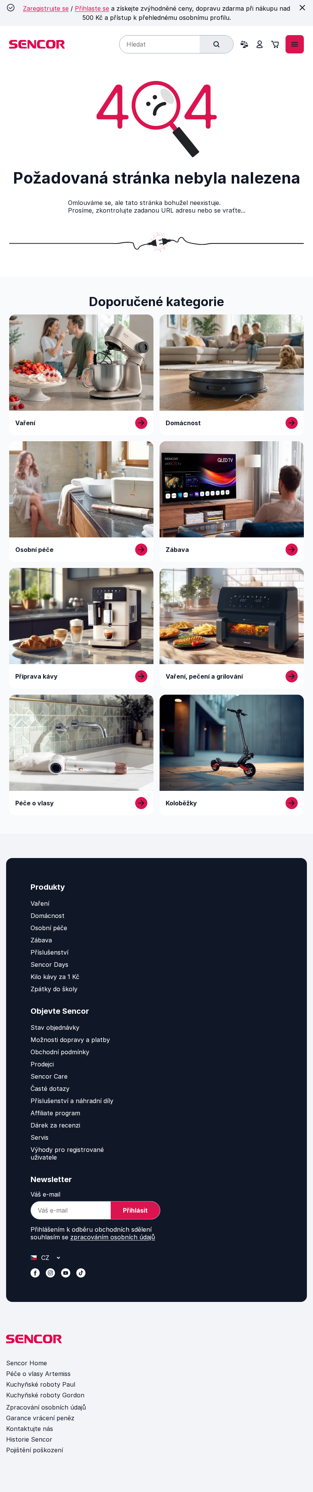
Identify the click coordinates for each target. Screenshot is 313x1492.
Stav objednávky (55, 1027)
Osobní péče (49, 928)
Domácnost (48, 915)
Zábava (41, 940)
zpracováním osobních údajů (112, 1237)
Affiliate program (55, 1113)
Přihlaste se (92, 8)
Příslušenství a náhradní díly (72, 1101)
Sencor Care (49, 1076)
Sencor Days (49, 964)
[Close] (302, 7)
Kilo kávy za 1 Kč (55, 977)
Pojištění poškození (34, 1450)
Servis (39, 1137)
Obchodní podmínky (60, 1052)
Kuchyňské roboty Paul (40, 1384)
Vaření (40, 903)
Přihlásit (135, 1210)
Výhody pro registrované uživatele (67, 1153)
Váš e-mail (45, 1194)
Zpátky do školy (54, 989)
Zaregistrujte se (46, 8)
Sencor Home (26, 1363)
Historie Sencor (29, 1439)
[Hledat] (216, 44)
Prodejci (42, 1064)
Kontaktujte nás (29, 1428)
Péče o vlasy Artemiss (38, 1373)
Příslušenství (49, 952)
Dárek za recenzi (55, 1125)
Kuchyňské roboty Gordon (45, 1395)
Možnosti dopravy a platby (70, 1040)
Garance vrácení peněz (40, 1418)
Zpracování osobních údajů (46, 1407)
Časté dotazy (50, 1088)
